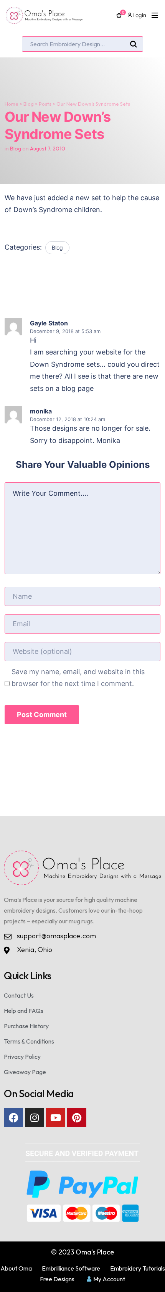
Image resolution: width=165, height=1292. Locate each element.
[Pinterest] (76, 1117)
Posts (45, 104)
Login (139, 15)
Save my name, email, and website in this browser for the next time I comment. (78, 678)
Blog (28, 104)
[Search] (133, 44)
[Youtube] (55, 1117)
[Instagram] (34, 1117)
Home (11, 104)
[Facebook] (13, 1117)
